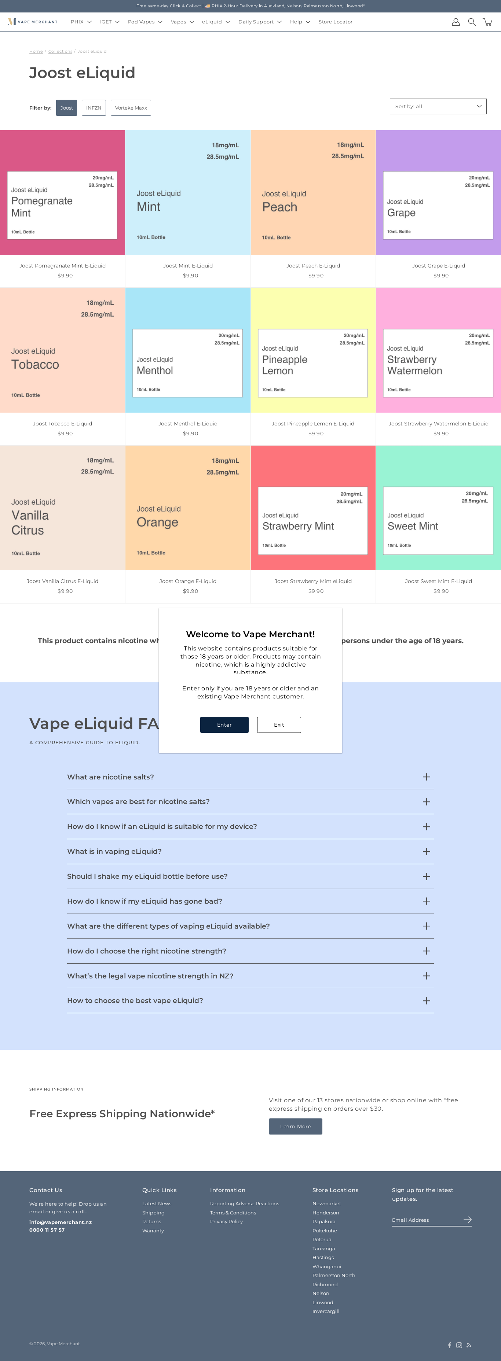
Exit (279, 725)
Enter (224, 725)
